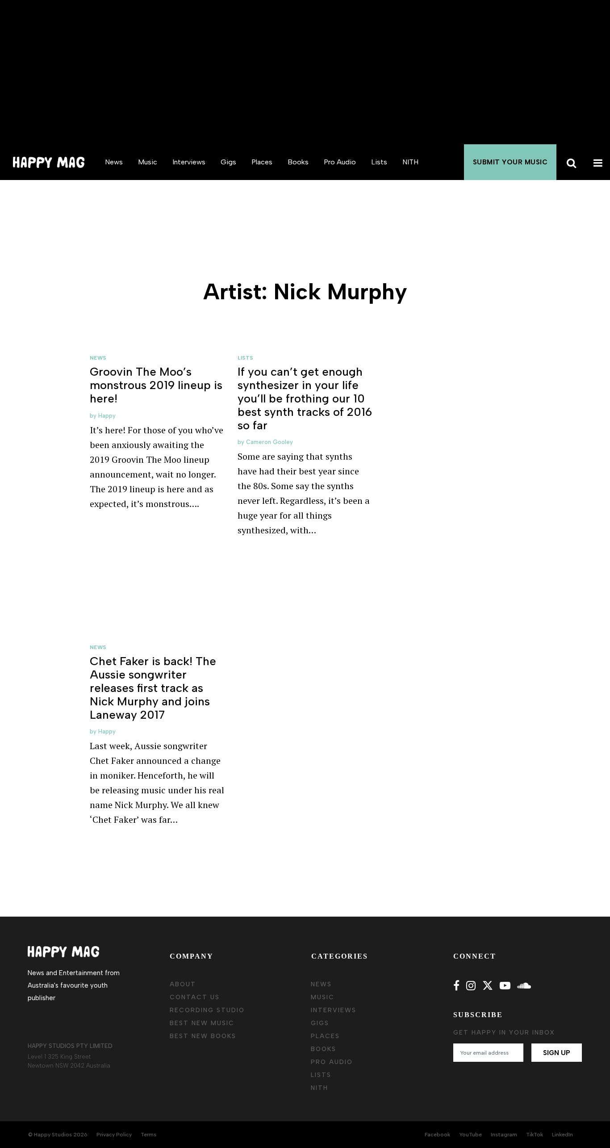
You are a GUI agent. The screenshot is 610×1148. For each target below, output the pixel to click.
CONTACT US (195, 997)
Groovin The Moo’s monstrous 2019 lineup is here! (156, 385)
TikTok (534, 1134)
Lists (379, 162)
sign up (556, 1053)
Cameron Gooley (269, 442)
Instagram (504, 1134)
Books (298, 162)
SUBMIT (510, 162)
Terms (148, 1134)
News (114, 162)
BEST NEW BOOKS (203, 1036)
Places (261, 162)
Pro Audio (340, 162)
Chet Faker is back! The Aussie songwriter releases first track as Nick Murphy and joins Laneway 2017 (153, 688)
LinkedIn (562, 1134)
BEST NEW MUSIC (202, 1023)
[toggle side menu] (596, 162)
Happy (107, 415)
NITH (410, 162)
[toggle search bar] (569, 162)
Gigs (228, 162)
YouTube (470, 1134)
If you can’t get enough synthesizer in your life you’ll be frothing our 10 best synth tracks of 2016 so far (305, 398)
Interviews (188, 162)
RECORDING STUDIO (207, 1010)
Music (147, 162)
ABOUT (183, 984)
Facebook (437, 1134)
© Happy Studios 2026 (58, 1134)
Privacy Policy (114, 1134)
